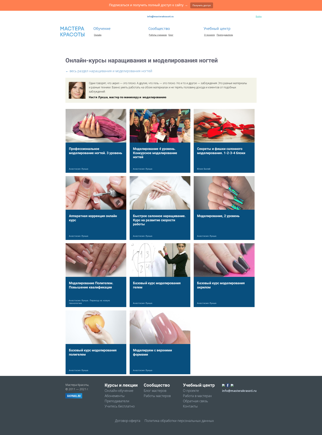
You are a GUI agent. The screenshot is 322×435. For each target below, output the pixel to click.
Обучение (102, 28)
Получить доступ (202, 5)
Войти (259, 16)
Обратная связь (195, 401)
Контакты (190, 406)
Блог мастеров (155, 390)
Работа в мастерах (197, 396)
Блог (171, 34)
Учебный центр (217, 28)
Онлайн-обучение (119, 390)
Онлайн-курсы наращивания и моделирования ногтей (141, 60)
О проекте (209, 34)
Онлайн (97, 34)
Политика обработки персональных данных (179, 420)
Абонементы (115, 396)
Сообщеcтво (159, 28)
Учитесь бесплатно (120, 406)
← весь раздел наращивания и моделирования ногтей (108, 71)
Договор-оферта (127, 420)
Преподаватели (225, 34)
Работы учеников (158, 34)
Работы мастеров (157, 396)
